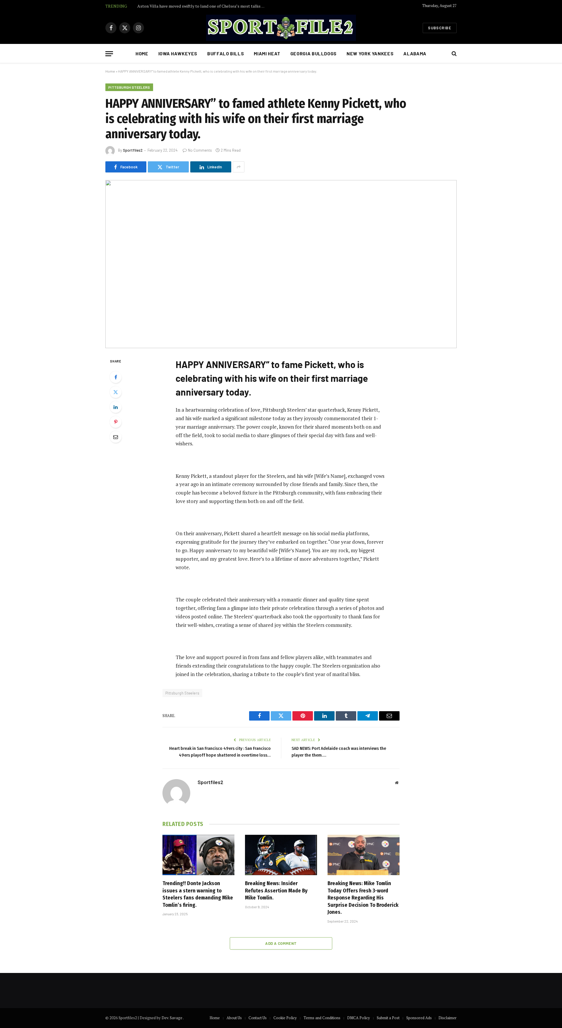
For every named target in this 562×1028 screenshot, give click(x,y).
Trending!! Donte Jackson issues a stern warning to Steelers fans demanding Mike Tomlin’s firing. (197, 894)
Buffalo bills (225, 53)
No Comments (200, 150)
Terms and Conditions (322, 1017)
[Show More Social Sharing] (238, 166)
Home (142, 53)
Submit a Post (388, 1017)
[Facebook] (115, 377)
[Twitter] (115, 392)
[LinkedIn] (115, 407)
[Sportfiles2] (281, 28)
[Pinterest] (115, 422)
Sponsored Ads (419, 1017)
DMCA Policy (358, 1017)
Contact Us (258, 1017)
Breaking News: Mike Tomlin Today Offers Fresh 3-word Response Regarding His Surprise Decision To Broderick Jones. (363, 897)
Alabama (414, 53)
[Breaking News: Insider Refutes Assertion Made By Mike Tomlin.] (281, 855)
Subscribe (439, 27)
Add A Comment (281, 943)
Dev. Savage (172, 1017)
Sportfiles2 (133, 150)
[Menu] (109, 53)
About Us (234, 1017)
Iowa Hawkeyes (177, 53)
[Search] (453, 53)
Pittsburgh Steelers (129, 87)
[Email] (115, 437)
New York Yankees (370, 53)
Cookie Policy (285, 1017)
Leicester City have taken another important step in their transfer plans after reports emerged (203, 6)
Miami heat (267, 53)
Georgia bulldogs (313, 53)
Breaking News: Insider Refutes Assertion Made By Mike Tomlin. (276, 890)
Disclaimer (447, 1017)
